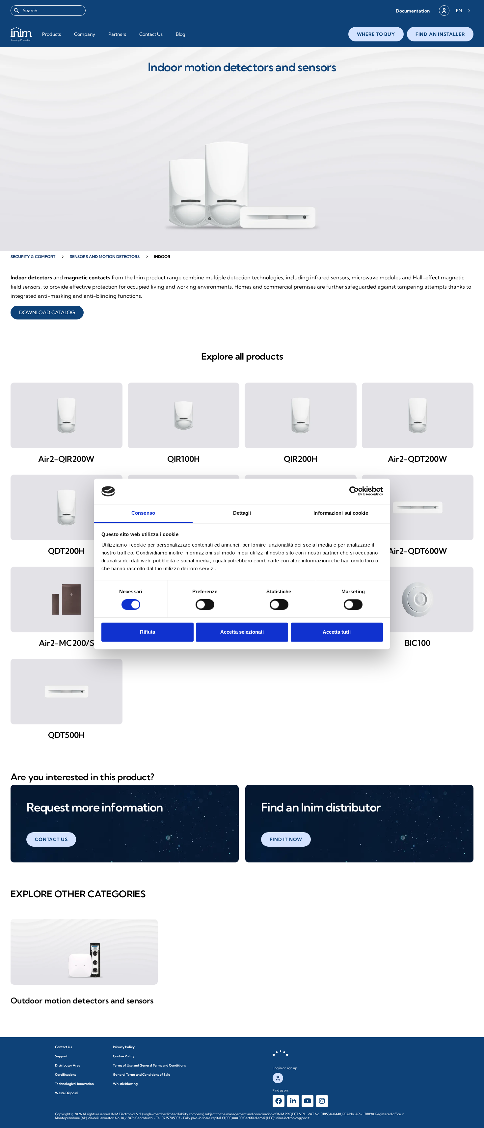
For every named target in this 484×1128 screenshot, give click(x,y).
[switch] (205, 604)
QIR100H (183, 459)
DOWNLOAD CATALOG (47, 312)
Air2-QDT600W (417, 551)
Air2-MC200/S (66, 643)
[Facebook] (278, 1101)
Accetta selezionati (242, 632)
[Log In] (444, 10)
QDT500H (66, 735)
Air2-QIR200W (66, 459)
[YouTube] (307, 1101)
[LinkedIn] (293, 1101)
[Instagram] (322, 1101)
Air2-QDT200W (417, 459)
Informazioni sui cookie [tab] (340, 513)
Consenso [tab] (143, 513)
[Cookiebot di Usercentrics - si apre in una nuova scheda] (354, 491)
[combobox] (48, 10)
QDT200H (66, 551)
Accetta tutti (337, 632)
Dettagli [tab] (242, 513)
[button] (413, 10)
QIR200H (300, 459)
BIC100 (417, 643)
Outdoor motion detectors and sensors (82, 1000)
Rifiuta (147, 632)
